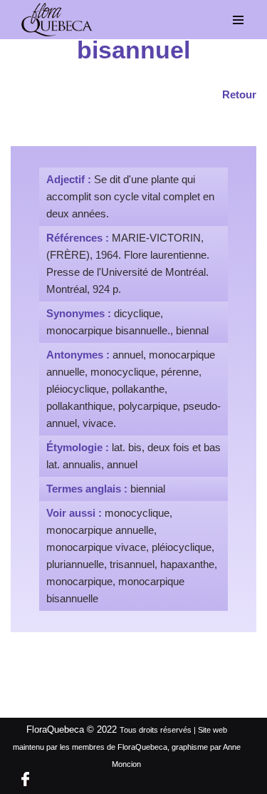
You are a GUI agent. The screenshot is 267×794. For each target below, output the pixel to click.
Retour (239, 94)
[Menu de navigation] (238, 20)
